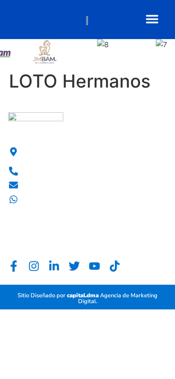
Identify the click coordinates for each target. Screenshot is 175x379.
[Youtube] (94, 266)
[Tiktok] (114, 266)
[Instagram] (33, 266)
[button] (152, 19)
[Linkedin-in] (54, 266)
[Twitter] (74, 266)
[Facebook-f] (13, 266)
